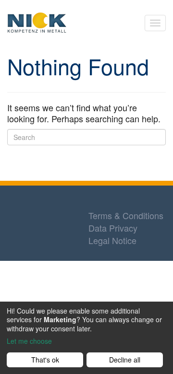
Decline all (124, 359)
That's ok (45, 359)
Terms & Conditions (125, 215)
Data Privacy (112, 228)
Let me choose (29, 341)
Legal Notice (112, 240)
